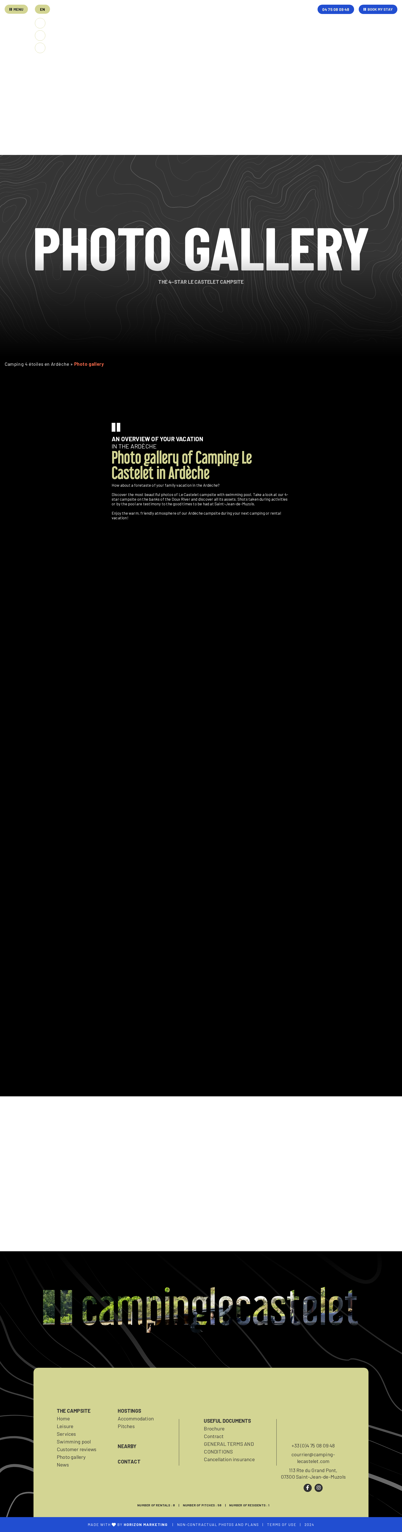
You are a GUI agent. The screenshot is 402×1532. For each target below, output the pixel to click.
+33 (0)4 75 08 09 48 (313, 1445)
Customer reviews (76, 1449)
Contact (129, 1461)
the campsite (73, 1411)
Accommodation (136, 1418)
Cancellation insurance (229, 1459)
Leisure (65, 1426)
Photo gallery (71, 1457)
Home (63, 1418)
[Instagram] (319, 1488)
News (63, 1464)
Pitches (126, 1426)
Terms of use (281, 1524)
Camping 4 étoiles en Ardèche (37, 364)
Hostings (129, 1411)
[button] (42, 9)
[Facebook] (308, 1488)
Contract (214, 1436)
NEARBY (127, 1446)
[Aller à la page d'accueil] (222, 21)
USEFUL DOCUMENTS (227, 1421)
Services (66, 1434)
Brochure (214, 1428)
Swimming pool (74, 1441)
